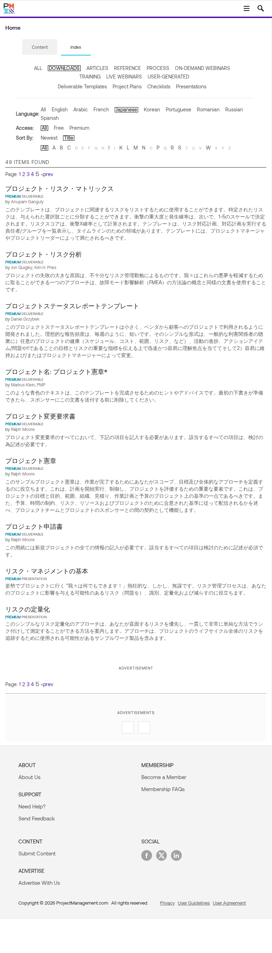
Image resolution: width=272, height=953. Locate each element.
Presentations (191, 86)
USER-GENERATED (168, 77)
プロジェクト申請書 (34, 526)
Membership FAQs (163, 789)
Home (13, 27)
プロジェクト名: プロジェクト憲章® (56, 371)
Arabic (80, 109)
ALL (38, 68)
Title (68, 138)
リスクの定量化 (27, 609)
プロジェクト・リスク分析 (43, 254)
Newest (49, 138)
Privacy (167, 903)
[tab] (39, 47)
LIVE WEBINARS (124, 77)
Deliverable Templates (82, 86)
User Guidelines (194, 903)
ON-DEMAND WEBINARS (202, 68)
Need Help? (32, 806)
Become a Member (163, 777)
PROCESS (158, 68)
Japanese (126, 109)
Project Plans (127, 86)
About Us (29, 777)
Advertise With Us (39, 882)
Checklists (158, 86)
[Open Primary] (246, 8)
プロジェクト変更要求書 (40, 416)
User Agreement (229, 903)
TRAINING (90, 77)
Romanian (208, 109)
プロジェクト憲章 (30, 460)
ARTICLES (97, 68)
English (60, 109)
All (43, 109)
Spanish (50, 118)
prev (48, 174)
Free (59, 128)
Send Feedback (36, 818)
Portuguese (178, 109)
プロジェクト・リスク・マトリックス (59, 188)
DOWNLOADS (64, 68)
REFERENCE (127, 68)
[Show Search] (260, 8)
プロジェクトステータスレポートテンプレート (72, 306)
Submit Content (37, 853)
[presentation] (40, 47)
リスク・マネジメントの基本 (46, 571)
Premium (79, 128)
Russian (234, 109)
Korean (152, 109)
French (101, 109)
